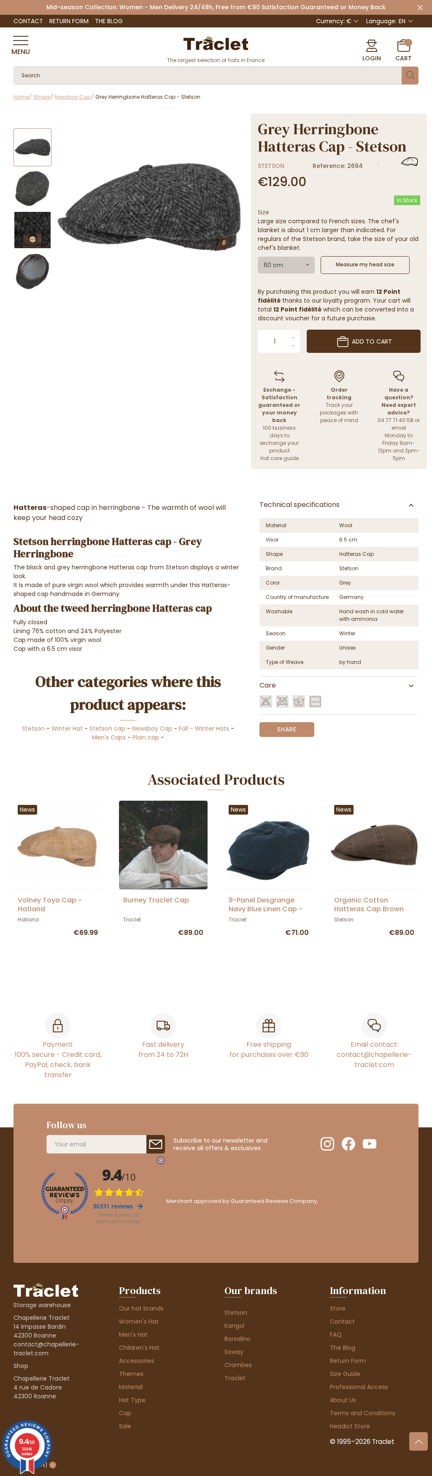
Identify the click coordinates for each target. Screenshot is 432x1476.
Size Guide (345, 1374)
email (399, 427)
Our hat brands (141, 1308)
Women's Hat (139, 1321)
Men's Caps (109, 737)
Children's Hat (139, 1347)
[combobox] (286, 265)
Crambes (238, 1365)
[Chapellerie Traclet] (216, 42)
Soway (233, 1352)
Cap (125, 1413)
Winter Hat (67, 728)
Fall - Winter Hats (204, 728)
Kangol (234, 1326)
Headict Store (350, 1426)
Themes (131, 1374)
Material (131, 1387)
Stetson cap (107, 728)
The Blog (109, 21)
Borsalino (237, 1339)
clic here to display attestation (360, 1201)
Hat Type (132, 1400)
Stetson (271, 166)
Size (263, 212)
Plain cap (145, 737)
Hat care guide (279, 458)
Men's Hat (133, 1334)
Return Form (69, 21)
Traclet (235, 1378)
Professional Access (359, 1387)
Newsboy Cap (152, 728)
